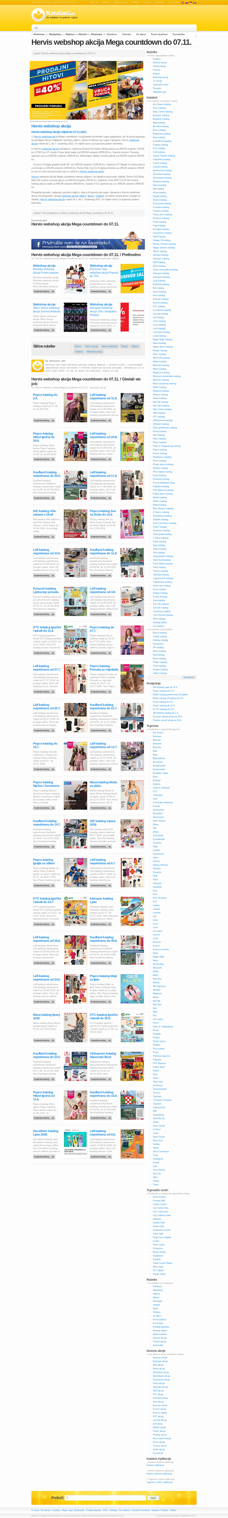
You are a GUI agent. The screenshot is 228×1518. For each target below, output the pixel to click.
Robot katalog (159, 505)
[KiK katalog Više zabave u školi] (44, 536)
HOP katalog (159, 262)
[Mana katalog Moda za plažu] (101, 807)
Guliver (156, 861)
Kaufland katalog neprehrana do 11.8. (103, 551)
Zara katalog (159, 600)
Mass (155, 960)
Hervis (35, 176)
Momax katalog (160, 394)
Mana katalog (159, 343)
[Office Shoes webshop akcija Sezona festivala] (44, 329)
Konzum (157, 942)
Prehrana (39, 34)
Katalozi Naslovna (37, 27)
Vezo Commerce (161, 1151)
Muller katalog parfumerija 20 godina (170, 694)
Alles (155, 1177)
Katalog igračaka (161, 1327)
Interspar (157, 883)
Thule (155, 1184)
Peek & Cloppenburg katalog (166, 446)
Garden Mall (159, 1222)
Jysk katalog (159, 280)
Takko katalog (159, 549)
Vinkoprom (158, 1159)
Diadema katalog (161, 181)
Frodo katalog (159, 222)
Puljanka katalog (161, 486)
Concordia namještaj (163, 802)
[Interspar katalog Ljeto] (101, 923)
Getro (155, 857)
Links (155, 920)
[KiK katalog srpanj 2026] (101, 846)
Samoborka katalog (162, 516)
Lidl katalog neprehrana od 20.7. (47, 706)
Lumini (156, 1241)
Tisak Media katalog (162, 563)
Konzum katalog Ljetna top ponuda (45, 590)
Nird (155, 1008)
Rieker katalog (160, 501)
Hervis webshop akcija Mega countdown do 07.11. (111, 42)
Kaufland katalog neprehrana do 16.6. (103, 1093)
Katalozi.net (58, 361)
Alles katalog (159, 618)
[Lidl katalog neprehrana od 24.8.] (101, 458)
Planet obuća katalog (163, 464)
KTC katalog (159, 306)
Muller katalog (159, 387)
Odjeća (70, 34)
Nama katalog (159, 398)
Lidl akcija (158, 1423)
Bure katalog (159, 137)
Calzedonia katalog (162, 141)
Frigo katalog (159, 225)
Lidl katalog (158, 317)
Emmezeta (158, 835)
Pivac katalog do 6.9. (163, 702)
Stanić (156, 1122)
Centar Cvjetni (160, 1204)
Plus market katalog (162, 471)
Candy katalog (160, 636)
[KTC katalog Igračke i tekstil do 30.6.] (101, 1039)
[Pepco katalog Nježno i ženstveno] (44, 807)
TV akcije (173, 3)
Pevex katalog (160, 453)
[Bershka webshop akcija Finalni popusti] (44, 290)
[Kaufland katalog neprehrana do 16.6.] (101, 1117)
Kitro (155, 894)
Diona (155, 824)
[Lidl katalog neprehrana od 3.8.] (101, 613)
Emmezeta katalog (162, 203)
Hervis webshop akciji (46, 136)
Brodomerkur (159, 769)
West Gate (158, 1266)
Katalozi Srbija (190, 3)
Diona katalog (159, 185)
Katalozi (94, 3)
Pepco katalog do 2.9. (45, 396)
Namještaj (54, 34)
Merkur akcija (159, 1427)
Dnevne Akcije (160, 1338)
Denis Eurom (159, 821)
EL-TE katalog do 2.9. (163, 709)
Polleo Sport (159, 1067)
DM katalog (158, 189)
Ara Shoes (158, 732)
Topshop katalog (161, 574)
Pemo (156, 1023)
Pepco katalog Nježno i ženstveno (46, 783)
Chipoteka (158, 795)
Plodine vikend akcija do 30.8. (167, 720)
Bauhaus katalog (161, 115)
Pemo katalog (159, 442)
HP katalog (158, 647)
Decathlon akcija (161, 1372)
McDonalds (158, 964)
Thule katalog (159, 666)
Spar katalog (159, 545)
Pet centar (158, 1019)
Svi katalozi (158, 626)
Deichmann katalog (162, 178)
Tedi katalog (159, 552)
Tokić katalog (159, 567)
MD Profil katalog (161, 358)
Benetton (157, 743)
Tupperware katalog (162, 582)
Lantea (156, 905)
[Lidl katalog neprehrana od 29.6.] (44, 962)
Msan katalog (159, 658)
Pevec (156, 1030)
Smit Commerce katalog (164, 523)
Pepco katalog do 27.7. (102, 628)
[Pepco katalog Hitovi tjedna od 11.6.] (44, 1117)
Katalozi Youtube (160, 1510)
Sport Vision (159, 1137)
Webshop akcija (44, 265)
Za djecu (141, 34)
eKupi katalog (159, 192)
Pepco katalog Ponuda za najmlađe (104, 667)
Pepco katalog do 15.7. (45, 745)
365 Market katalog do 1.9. (166, 713)
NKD (155, 1012)
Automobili (158, 1345)
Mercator (157, 979)
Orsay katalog (159, 431)
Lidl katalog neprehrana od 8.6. (103, 1132)
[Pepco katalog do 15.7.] (44, 768)
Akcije (106, 3)
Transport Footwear (162, 1100)
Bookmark (79, 1510)
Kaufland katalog (161, 284)
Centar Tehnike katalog (164, 155)
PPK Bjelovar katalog (163, 490)
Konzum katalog (161, 299)
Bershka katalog (161, 126)
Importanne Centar (162, 1230)
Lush (155, 927)
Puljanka (157, 1059)
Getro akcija (159, 1383)
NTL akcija (158, 1394)
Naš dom (157, 1004)
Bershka (157, 747)
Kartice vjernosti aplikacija (159, 1473)
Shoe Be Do (159, 1118)
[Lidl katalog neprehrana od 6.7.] (101, 885)
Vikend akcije (120, 3)
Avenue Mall (159, 1200)
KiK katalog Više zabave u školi (44, 512)
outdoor (100, 195)
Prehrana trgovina (161, 1056)
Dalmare (157, 1219)
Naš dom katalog (161, 405)
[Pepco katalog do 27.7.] (101, 652)
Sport (155, 1308)
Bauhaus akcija (160, 1361)
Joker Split (158, 1233)
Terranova (157, 1085)
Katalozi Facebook (141, 1510)
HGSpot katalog (160, 255)
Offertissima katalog (162, 420)
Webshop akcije (160, 77)
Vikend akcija (159, 1341)
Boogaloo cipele (160, 773)
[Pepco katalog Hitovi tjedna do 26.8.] (44, 458)
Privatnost (46, 1510)
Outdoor (112, 34)
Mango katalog (160, 350)
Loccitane (157, 931)
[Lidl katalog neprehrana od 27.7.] (44, 691)
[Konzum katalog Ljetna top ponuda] (44, 613)
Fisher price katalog (162, 214)
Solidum (157, 1259)
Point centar (159, 1244)
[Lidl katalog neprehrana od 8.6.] (101, 1156)
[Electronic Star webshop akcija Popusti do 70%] (101, 290)
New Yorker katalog (162, 409)
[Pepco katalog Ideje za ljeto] (101, 1001)
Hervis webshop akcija (52, 199)
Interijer (156, 1305)
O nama (35, 1510)
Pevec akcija (159, 1431)
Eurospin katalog (161, 207)
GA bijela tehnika (161, 229)
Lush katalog (159, 328)
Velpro (156, 1148)
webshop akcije (50, 148)
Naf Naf (156, 1001)
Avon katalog (159, 108)
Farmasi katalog (160, 211)
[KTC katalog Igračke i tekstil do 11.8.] (44, 652)
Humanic (157, 872)
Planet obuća (159, 1041)
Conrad (156, 806)
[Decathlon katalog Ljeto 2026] (44, 1156)
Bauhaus (157, 736)
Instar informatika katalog (165, 269)
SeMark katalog (160, 519)
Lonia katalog (159, 336)
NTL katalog (159, 416)
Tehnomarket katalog (163, 556)
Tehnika (126, 34)
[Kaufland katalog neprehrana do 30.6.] (101, 962)
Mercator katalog (161, 365)
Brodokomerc (159, 765)
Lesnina (156, 912)
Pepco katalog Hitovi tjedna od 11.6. (44, 1095)
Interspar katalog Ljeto (101, 900)
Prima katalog (159, 475)
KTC (155, 901)
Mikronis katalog (161, 380)
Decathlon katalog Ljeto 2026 (45, 1132)
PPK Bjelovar (159, 1063)
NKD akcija (158, 1390)
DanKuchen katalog (162, 170)
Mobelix (156, 990)
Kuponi (147, 3)
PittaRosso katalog (162, 457)
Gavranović (158, 854)
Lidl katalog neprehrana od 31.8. (103, 396)
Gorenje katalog (160, 640)
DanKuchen (158, 810)
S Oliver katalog (160, 538)
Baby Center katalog (163, 111)
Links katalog (159, 321)
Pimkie (156, 1037)
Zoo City (157, 1173)
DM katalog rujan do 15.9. (165, 687)
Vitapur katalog (160, 593)
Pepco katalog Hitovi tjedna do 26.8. (44, 437)
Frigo (155, 846)
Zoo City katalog (161, 604)
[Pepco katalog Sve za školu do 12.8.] (101, 536)
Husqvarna (158, 644)
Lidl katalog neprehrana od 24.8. (103, 435)
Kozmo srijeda (160, 1412)
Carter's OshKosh (161, 787)
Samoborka (158, 1114)
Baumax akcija (160, 1357)
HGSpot (157, 868)
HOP (155, 876)
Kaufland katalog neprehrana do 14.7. (47, 822)
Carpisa (156, 784)
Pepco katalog (160, 449)
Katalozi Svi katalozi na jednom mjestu (54, 15)
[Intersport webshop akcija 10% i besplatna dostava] (101, 329)
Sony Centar (159, 1126)
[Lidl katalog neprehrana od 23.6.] (44, 1001)
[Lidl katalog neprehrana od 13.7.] (101, 768)
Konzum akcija (160, 1405)
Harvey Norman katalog (164, 244)
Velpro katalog (160, 673)
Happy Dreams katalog (164, 247)
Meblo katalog (159, 361)
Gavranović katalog (162, 233)
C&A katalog (159, 152)
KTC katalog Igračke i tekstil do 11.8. (47, 628)
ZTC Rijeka (158, 1270)
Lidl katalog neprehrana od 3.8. (103, 590)
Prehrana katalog (161, 479)
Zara (155, 1166)
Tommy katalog (160, 571)
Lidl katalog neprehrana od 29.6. (47, 938)
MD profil (157, 968)
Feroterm (157, 843)
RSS (105, 1510)
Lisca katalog (159, 325)
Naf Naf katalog (160, 402)
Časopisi (157, 88)
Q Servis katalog (161, 512)
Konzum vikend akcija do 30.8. (168, 716)
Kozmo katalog (160, 302)
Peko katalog (159, 438)
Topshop (157, 1096)
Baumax (157, 740)
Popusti (136, 3)
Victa (155, 1155)
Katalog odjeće (160, 1330)
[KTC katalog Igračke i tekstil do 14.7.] (44, 923)
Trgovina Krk (159, 1107)
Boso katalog (159, 130)
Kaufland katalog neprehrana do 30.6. (103, 938)
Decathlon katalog (161, 174)
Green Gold (158, 1226)
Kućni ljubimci (159, 34)
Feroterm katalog (161, 218)
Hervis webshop (109, 346)
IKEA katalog (159, 266)
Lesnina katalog (160, 313)
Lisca (155, 923)
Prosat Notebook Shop (164, 483)
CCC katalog (159, 148)
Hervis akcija (91, 346)
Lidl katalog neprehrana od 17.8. (103, 473)
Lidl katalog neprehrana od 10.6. (47, 551)
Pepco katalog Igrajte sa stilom (44, 861)
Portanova (158, 1248)
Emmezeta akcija (161, 1379)
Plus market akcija (162, 1438)
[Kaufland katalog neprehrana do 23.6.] (44, 1078)
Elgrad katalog (160, 196)
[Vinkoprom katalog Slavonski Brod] (101, 1078)
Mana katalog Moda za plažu (103, 783)
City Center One (160, 1208)
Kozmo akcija (159, 1409)
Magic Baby (158, 956)
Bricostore (158, 762)
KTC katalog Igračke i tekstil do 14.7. (47, 900)
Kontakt (56, 1510)
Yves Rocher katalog (163, 615)
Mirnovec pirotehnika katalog (167, 376)
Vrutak (156, 1162)
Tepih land (158, 1081)
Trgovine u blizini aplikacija (160, 1482)
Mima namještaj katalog (164, 383)
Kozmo (156, 934)
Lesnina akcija (160, 1420)
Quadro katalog (160, 669)
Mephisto (157, 993)
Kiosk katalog (159, 291)
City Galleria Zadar (162, 1215)
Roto (155, 1074)
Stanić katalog (160, 527)
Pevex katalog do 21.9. (164, 705)
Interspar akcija (160, 1387)
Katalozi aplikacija (155, 1465)
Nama (156, 997)
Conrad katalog (160, 167)
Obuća (82, 34)
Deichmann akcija (161, 1376)
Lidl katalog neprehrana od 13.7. (103, 745)
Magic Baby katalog (162, 339)
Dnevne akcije (160, 62)
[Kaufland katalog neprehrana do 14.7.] (44, 846)
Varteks (156, 1144)
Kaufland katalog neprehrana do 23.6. (47, 1055)
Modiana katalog (161, 391)
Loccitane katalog (161, 332)
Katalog (113, 1510)
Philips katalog (160, 662)
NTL (155, 1015)
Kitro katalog (159, 295)
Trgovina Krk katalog (163, 578)
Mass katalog (159, 354)
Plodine (156, 1045)
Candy (156, 1181)
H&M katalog (159, 236)
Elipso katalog (160, 200)
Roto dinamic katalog (163, 508)
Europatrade (159, 839)
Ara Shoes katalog (162, 104)
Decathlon (158, 813)
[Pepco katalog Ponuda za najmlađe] (101, 691)
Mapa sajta (67, 1510)
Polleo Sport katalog (162, 494)
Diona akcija (159, 1368)
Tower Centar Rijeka (162, 1263)
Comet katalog (160, 163)
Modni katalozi (160, 1334)
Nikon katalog (159, 651)
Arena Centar (159, 1197)
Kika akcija (158, 1401)
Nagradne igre (159, 92)
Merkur (156, 982)
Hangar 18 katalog (161, 240)
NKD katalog (159, 413)
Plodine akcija (159, 1434)
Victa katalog (159, 589)
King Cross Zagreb (162, 1237)
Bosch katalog (160, 632)
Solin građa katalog (162, 534)
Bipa (155, 754)
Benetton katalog (161, 119)
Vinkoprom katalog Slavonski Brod (103, 1055)
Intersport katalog (161, 277)
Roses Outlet (159, 1252)
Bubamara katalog (161, 133)
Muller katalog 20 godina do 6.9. (168, 698)
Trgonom (157, 1103)
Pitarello (157, 1034)
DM (154, 828)
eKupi (155, 832)
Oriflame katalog (161, 424)
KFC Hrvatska (160, 898)
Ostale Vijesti (159, 1274)
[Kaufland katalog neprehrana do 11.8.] (101, 575)
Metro (155, 975)
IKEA (155, 879)
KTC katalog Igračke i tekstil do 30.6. (104, 1016)
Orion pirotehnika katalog (165, 427)
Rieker (156, 1070)
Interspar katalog (161, 273)
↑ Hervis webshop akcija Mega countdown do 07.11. (176, 1516)
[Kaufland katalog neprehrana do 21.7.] (101, 730)
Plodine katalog (160, 468)
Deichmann (158, 817)
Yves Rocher (159, 1170)
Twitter (173, 1510)
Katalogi (186, 3)
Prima (156, 1052)
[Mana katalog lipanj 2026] (44, 1039)
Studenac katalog (161, 530)
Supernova (158, 1255)
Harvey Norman (160, 865)
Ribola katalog (160, 497)
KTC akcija (158, 1416)
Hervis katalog (160, 251)
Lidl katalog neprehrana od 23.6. (47, 977)
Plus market (159, 1048)
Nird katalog (158, 655)
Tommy (156, 1092)
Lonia (155, 938)
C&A (155, 798)
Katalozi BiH (194, 3)
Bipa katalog (159, 122)
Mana (155, 953)
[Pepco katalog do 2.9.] (44, 420)
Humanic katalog (161, 258)
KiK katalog (158, 288)
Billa (155, 751)
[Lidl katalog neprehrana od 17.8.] (101, 497)
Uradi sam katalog (161, 585)
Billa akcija (158, 1365)
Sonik (155, 1133)
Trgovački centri (160, 84)
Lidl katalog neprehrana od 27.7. (47, 667)
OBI (155, 1111)
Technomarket (160, 1089)
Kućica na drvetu (161, 949)
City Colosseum (160, 1211)
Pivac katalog (159, 460)
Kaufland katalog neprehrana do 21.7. (103, 706)
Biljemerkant (159, 758)
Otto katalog (159, 435)
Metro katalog (159, 369)
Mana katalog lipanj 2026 (46, 1016)
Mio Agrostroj (159, 986)
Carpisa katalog (160, 144)
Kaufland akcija (160, 1398)
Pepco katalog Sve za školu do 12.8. (103, 512)
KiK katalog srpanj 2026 (102, 822)
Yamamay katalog (161, 611)
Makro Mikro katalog (163, 347)
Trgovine (159, 3)
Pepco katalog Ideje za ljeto (103, 977)
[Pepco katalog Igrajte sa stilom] (44, 885)
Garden (156, 850)
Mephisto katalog (161, 372)
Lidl (154, 916)
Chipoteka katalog (161, 159)
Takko (156, 1078)
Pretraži (57, 1498)
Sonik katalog (159, 541)
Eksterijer (96, 34)
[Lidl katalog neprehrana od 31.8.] (101, 420)
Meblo (156, 971)
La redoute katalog (162, 310)
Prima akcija (159, 1442)
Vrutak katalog (160, 596)
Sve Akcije (158, 1453)
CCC (155, 791)
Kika (155, 890)
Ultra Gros (158, 1140)
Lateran (156, 909)
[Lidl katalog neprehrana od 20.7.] (44, 730)
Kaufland (157, 887)
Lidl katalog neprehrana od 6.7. (103, 861)
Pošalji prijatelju (93, 1510)
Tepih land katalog (161, 560)
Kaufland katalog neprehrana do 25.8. (47, 473)
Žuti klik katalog (160, 607)
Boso (155, 776)
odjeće (82, 195)
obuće (90, 195)
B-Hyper (157, 780)
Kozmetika (179, 34)
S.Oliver (157, 1129)
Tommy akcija (159, 1446)
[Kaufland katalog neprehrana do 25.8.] (44, 497)
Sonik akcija (159, 1449)
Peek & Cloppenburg (163, 1026)
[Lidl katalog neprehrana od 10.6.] (44, 575)
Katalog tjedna (160, 622)
